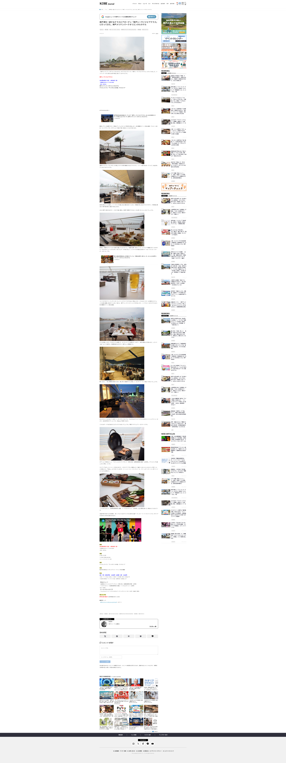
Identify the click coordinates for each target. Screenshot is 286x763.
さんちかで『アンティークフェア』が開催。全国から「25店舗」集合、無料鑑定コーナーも (178, 121)
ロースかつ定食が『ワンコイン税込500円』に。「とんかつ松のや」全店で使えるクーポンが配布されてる (178, 368)
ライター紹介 (147, 735)
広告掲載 (140, 751)
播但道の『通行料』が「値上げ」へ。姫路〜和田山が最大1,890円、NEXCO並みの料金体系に (178, 413)
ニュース (145, 3)
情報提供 (120, 735)
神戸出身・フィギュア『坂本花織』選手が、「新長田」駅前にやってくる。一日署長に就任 (178, 222)
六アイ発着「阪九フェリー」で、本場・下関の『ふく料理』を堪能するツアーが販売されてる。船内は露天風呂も (178, 175)
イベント (134, 3)
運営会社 (146, 751)
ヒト (149, 3)
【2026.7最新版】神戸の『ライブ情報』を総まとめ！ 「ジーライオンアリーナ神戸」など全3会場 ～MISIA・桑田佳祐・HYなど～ (178, 401)
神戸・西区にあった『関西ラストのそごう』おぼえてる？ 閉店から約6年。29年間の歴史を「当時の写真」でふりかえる (178, 424)
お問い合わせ (132, 751)
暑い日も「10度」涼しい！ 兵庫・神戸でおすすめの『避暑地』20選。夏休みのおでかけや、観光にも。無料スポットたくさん (178, 334)
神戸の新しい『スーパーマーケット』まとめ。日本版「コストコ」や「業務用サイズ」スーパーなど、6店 (178, 89)
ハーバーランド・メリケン (115, 29)
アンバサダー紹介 (163, 735)
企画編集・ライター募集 (120, 751)
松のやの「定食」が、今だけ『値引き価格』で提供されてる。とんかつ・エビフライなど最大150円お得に (178, 164)
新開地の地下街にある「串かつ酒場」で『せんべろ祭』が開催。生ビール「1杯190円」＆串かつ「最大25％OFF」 (178, 153)
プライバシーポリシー (156, 751)
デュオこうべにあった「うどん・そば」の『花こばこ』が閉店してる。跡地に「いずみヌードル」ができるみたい (178, 100)
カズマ (157, 33)
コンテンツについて (169, 751)
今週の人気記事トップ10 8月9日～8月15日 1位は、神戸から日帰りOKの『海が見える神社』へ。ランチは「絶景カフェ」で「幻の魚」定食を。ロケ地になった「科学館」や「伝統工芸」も (178, 269)
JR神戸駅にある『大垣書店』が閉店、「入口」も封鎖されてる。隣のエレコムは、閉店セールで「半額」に (178, 212)
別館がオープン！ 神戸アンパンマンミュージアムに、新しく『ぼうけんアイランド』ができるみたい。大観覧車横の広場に (178, 304)
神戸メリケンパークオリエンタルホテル (129, 29)
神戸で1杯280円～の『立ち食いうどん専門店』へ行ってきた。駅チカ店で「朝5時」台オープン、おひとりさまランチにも (178, 201)
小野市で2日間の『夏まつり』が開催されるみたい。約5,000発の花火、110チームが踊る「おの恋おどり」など (178, 282)
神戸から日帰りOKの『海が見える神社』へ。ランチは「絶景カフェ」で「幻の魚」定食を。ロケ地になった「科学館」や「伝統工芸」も (178, 321)
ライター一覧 (152, 626)
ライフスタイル (155, 3)
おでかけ (163, 3)
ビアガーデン (145, 29)
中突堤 (140, 29)
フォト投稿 (133, 735)
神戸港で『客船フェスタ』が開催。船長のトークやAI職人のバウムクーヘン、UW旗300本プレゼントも (178, 293)
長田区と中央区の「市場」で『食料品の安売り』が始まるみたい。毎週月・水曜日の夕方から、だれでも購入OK (178, 78)
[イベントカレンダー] (173, 42)
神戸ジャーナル (142, 753)
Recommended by (148, 731)
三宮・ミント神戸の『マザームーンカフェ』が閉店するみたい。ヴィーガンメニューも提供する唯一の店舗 (178, 131)
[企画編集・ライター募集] (173, 51)
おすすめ (172, 3)
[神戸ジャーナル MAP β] (173, 191)
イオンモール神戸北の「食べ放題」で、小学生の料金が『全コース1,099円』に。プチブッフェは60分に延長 (178, 142)
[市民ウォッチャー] (173, 59)
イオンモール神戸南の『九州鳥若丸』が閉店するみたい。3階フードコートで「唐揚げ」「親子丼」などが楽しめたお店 (178, 111)
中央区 (107, 29)
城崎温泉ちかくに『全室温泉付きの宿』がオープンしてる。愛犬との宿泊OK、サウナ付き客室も (178, 346)
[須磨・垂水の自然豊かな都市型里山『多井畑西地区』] (173, 34)
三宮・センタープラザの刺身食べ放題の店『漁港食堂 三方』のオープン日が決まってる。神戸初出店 (178, 243)
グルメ (139, 3)
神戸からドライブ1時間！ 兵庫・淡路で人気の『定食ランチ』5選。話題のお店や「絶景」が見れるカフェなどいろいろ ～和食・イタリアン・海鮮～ (178, 255)
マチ (167, 3)
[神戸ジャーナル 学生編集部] (173, 68)
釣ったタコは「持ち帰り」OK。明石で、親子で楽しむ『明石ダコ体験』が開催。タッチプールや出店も (178, 232)
